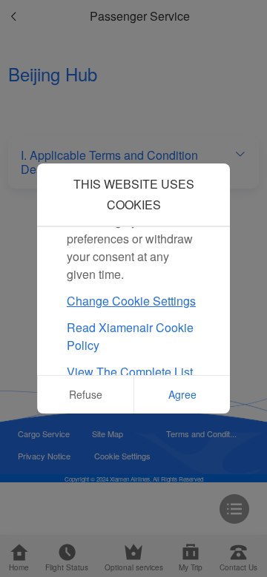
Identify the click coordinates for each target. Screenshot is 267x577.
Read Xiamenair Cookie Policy (130, 336)
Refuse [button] (85, 394)
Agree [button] (182, 394)
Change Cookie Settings (131, 300)
